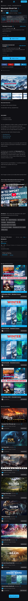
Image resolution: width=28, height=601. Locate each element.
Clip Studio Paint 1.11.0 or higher (8, 224)
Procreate (3, 222)
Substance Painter (11, 222)
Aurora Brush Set (6, 137)
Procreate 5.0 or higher (6, 227)
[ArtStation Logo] (14, 1)
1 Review (11, 255)
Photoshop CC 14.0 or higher (19, 227)
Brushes (3, 12)
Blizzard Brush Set (7, 136)
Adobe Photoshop (12, 219)
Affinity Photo (4, 229)
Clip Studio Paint (21, 219)
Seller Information (14, 10)
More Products (14, 596)
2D (6, 219)
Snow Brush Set (6, 134)
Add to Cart (15, 38)
